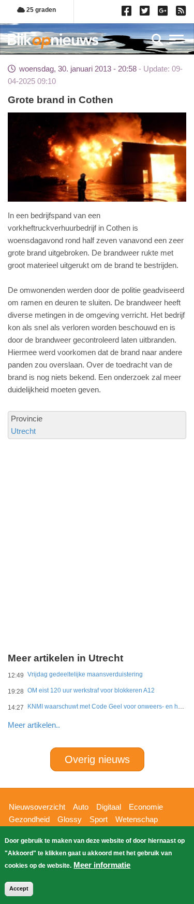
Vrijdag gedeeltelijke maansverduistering (85, 674)
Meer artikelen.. (34, 725)
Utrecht (23, 431)
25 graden (40, 9)
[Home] (53, 41)
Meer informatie (101, 864)
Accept (18, 888)
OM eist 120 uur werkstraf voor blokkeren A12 (91, 690)
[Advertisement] (97, 508)
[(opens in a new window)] (128, 13)
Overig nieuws (97, 759)
